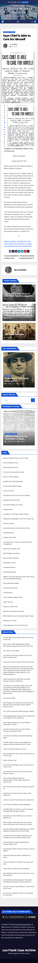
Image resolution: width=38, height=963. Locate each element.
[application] (19, 917)
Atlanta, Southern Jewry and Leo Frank (15, 458)
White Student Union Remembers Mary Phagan (18, 616)
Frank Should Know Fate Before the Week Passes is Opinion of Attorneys (18, 315)
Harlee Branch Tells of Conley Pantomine (16, 868)
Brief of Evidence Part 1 (10, 463)
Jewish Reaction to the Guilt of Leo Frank (16, 528)
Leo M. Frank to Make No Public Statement (17, 804)
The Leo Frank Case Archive (22, 924)
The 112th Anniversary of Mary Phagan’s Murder (18, 711)
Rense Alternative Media (11, 583)
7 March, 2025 (11, 441)
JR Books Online (8, 533)
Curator (21, 383)
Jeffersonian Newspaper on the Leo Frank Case (18, 519)
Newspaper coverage (9, 32)
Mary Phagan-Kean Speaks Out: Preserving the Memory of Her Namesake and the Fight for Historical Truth (18, 704)
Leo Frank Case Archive (19, 950)
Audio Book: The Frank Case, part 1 (16, 379)
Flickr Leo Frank (8, 491)
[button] (32, 21)
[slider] (33, 916)
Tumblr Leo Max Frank (10, 606)
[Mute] (29, 917)
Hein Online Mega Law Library (13, 505)
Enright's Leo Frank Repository (13, 481)
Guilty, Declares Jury (9, 760)
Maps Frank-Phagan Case (11, 548)
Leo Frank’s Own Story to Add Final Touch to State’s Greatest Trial (17, 295)
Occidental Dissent (9, 567)
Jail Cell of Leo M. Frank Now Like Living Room (18, 800)
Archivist (14, 44)
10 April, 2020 (11, 383)
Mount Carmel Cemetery (11, 558)
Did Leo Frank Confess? (11, 477)
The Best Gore (8, 592)
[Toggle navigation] (18, 21)
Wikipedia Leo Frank (10, 620)
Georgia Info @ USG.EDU (11, 500)
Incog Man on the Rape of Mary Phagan (16, 514)
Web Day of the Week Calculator (13, 611)
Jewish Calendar (8, 523)
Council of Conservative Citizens (13, 472)
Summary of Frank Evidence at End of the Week (18, 662)
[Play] (4, 917)
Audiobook (8, 375)
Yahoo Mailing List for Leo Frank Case (15, 625)
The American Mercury (10, 588)
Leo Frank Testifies (14, 334)
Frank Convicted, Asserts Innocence (14, 749)
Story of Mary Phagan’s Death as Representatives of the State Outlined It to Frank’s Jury (16, 780)
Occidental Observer (9, 572)
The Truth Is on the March (11, 651)
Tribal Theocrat (8, 602)
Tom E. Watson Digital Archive (13, 597)
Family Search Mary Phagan (12, 486)
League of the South (9, 537)
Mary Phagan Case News (11, 553)
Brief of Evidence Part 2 (10, 467)
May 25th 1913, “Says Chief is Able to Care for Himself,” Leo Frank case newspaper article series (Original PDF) (18, 244)
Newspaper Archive (9, 562)
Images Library (8, 509)
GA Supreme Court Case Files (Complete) (16, 495)
